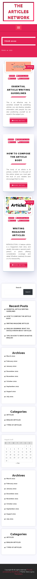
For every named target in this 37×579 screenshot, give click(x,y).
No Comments (24, 78)
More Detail (19, 120)
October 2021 (11, 381)
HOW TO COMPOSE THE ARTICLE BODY (18, 157)
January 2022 (11, 366)
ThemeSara (18, 574)
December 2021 (12, 371)
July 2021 (9, 396)
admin (13, 75)
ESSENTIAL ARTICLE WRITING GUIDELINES (18, 90)
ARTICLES (13, 78)
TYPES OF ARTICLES (14, 425)
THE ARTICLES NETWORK (18, 11)
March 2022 (10, 356)
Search (18, 287)
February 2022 (11, 361)
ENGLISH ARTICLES (13, 420)
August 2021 (11, 391)
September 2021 (12, 386)
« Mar (18, 463)
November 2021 (12, 376)
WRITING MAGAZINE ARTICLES (18, 232)
